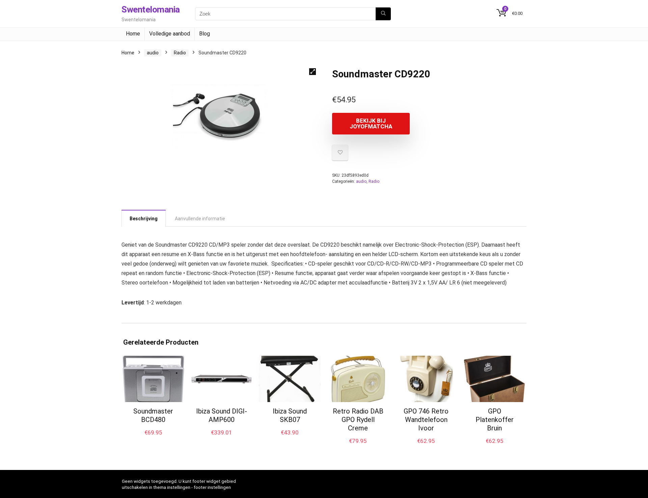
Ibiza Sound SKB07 (290, 415)
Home (133, 33)
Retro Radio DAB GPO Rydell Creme (358, 419)
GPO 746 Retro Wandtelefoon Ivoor (426, 419)
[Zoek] (383, 13)
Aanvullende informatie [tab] (200, 218)
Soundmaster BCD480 (153, 415)
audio (153, 52)
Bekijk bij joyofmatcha (371, 123)
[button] (312, 71)
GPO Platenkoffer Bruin (495, 419)
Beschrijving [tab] (144, 218)
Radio (180, 52)
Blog (204, 33)
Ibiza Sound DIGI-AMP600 (221, 415)
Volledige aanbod (169, 33)
